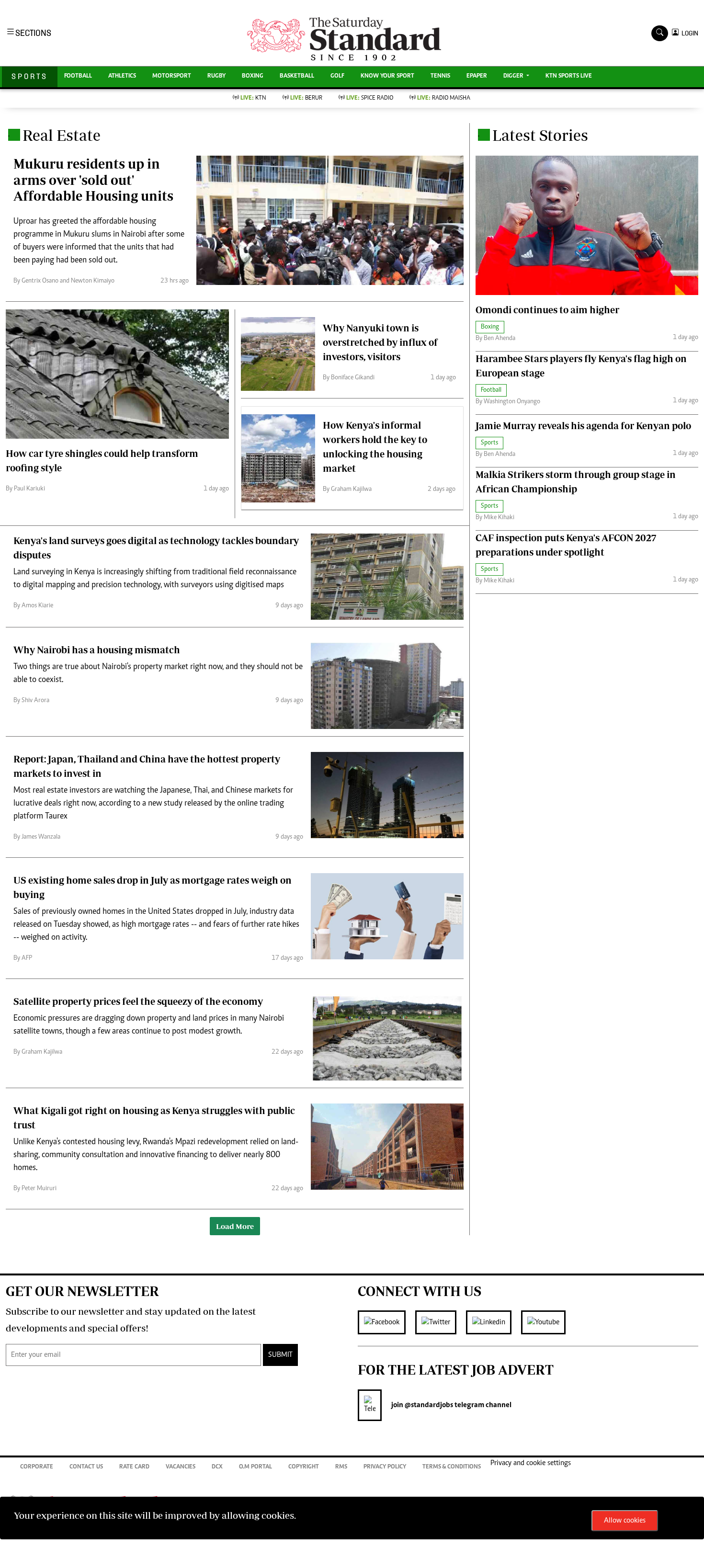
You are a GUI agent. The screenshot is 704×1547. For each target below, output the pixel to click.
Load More (235, 1226)
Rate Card (134, 1467)
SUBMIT (280, 1355)
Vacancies (180, 1467)
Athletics (122, 76)
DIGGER (514, 76)
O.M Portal (255, 1467)
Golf (337, 76)
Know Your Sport (387, 76)
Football (78, 76)
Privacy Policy (384, 1467)
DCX (217, 1467)
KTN (253, 98)
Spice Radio (369, 98)
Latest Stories (540, 135)
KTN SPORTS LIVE (568, 76)
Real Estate (62, 135)
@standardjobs (428, 1405)
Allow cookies (625, 1520)
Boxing (252, 76)
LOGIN (688, 33)
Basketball (297, 76)
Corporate (36, 1467)
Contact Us (86, 1467)
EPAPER (476, 76)
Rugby (216, 76)
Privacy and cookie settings (530, 1463)
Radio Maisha (443, 98)
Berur (306, 98)
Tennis (440, 76)
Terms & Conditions (451, 1467)
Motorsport (171, 76)
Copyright (303, 1467)
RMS (341, 1467)
